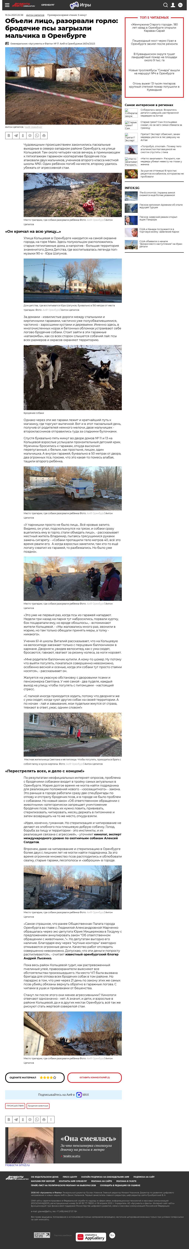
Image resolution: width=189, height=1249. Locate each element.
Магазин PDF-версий (43, 1181)
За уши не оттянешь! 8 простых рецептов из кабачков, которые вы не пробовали (162, 173)
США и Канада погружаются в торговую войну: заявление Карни (159, 230)
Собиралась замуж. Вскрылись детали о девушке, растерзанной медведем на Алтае (160, 112)
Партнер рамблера (63, 1235)
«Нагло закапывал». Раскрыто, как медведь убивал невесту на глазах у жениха (161, 161)
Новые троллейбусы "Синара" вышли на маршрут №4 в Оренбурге (154, 72)
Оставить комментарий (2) (95, 1077)
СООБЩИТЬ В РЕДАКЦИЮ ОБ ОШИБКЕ (120, 1185)
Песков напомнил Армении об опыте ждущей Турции (161, 206)
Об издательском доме (45, 1177)
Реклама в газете (126, 1181)
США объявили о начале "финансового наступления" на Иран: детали (161, 244)
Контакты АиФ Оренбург (73, 1181)
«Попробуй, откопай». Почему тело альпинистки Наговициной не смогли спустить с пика (161, 149)
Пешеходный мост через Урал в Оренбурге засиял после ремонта (154, 42)
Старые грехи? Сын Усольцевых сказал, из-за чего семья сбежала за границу (161, 125)
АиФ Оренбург (33, 127)
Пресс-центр (70, 1177)
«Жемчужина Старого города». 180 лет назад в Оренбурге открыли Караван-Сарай (154, 27)
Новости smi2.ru (17, 1165)
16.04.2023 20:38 (14, 15)
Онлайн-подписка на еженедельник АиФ (105, 1177)
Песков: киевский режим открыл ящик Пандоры (158, 218)
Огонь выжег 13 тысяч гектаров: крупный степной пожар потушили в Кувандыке (154, 86)
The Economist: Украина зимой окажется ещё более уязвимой (157, 194)
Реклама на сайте (101, 1181)
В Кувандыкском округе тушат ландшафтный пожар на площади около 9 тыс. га (154, 57)
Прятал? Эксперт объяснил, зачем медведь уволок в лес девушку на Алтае (160, 137)
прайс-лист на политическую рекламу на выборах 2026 (63, 1185)
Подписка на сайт (143, 1177)
